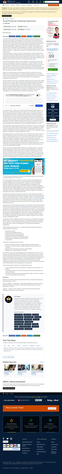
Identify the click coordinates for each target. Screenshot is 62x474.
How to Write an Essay (52, 133)
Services (13, 5)
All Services (25, 453)
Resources (29, 5)
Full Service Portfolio (52, 83)
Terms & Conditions (14, 468)
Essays (7, 18)
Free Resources (40, 449)
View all (42, 362)
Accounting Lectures (52, 93)
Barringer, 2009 (17, 206)
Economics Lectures (52, 96)
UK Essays (6, 5)
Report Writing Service (52, 73)
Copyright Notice (24, 468)
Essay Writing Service (27, 442)
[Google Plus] (11, 438)
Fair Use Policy (54, 444)
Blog (38, 454)
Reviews (18, 5)
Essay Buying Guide (41, 451)
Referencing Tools (51, 137)
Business (12, 18)
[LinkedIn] (8, 438)
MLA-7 (13, 345)
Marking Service (51, 79)
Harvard (19, 345)
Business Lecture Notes (52, 131)
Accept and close (6, 15)
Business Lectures (51, 95)
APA (5, 345)
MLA (9, 345)
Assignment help (26, 450)
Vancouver (25, 345)
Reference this (7, 32)
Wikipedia (32, 345)
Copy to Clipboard (8, 357)
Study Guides (40, 446)
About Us (24, 5)
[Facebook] (4, 438)
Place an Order (53, 5)
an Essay (52, 69)
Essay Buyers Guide (51, 135)
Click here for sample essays (35, 9)
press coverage (35, 397)
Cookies (31, 468)
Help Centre (54, 449)
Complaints (53, 446)
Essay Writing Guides (52, 139)
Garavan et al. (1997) (34, 198)
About (52, 442)
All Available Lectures (52, 100)
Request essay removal (9, 388)
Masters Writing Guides (52, 141)
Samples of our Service (52, 81)
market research (29, 261)
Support (33, 2)
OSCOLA (38, 345)
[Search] (44, 2)
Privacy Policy (6, 468)
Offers (35, 5)
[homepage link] (3, 18)
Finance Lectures (51, 98)
